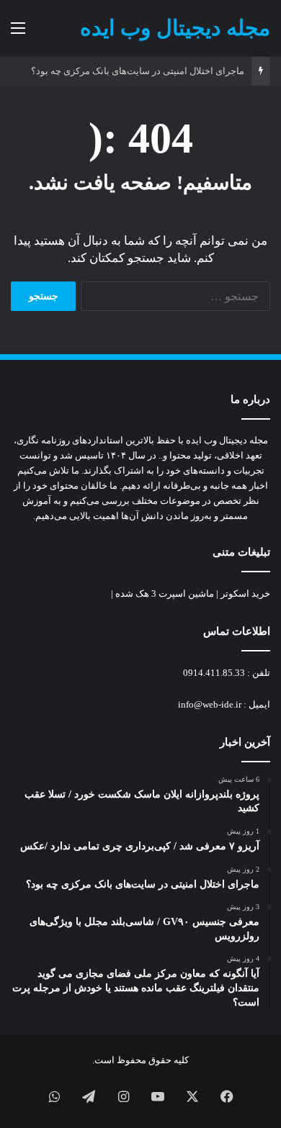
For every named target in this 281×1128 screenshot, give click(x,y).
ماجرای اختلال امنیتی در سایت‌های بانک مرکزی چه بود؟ (137, 71)
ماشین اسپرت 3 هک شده (164, 593)
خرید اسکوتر (245, 593)
